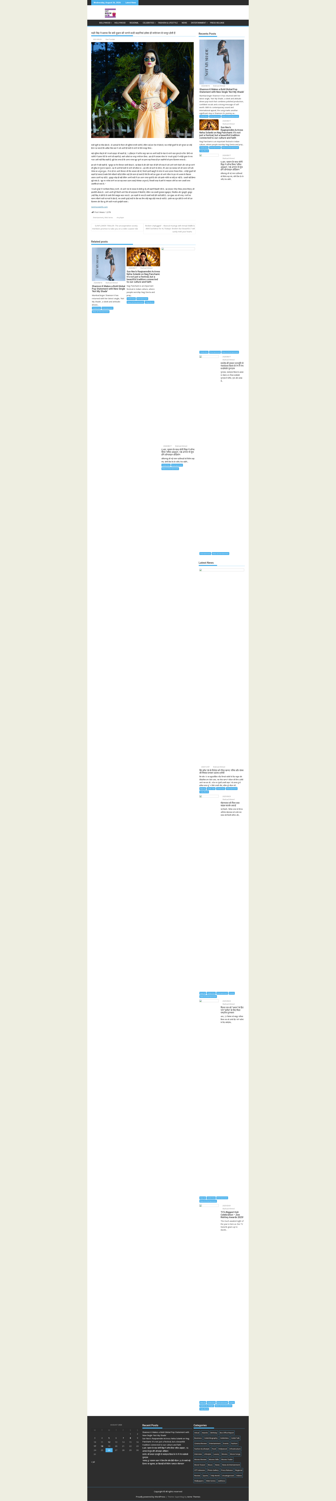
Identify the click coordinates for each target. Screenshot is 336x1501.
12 (109, 1442)
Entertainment (198, 23)
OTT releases (199, 1470)
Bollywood (104, 23)
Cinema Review (200, 1443)
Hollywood (120, 23)
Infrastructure (235, 1449)
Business (198, 1438)
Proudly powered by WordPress (150, 1496)
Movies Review (200, 1459)
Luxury (216, 1454)
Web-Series (108, 217)
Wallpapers (199, 1481)
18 (102, 1446)
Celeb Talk (211, 789)
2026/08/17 (132, 268)
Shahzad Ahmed (111, 283)
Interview (198, 1454)
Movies (224, 1454)
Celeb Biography (210, 1438)
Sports (205, 1475)
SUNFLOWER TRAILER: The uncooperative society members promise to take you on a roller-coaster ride (115, 227)
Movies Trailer (227, 1459)
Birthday (214, 1432)
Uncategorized (228, 1475)
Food (214, 1449)
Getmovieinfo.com (99, 207)
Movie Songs (235, 1454)
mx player (120, 217)
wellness (221, 1481)
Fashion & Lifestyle (168, 23)
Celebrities (148, 23)
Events (231, 993)
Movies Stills (214, 1459)
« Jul (93, 1461)
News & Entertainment (101, 312)
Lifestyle (207, 1454)
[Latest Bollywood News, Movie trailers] (93, 22)
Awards (202, 789)
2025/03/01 (226, 1206)
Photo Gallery (213, 1470)
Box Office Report (227, 1432)
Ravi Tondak (110, 39)
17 (95, 1446)
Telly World (150, 302)
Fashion (234, 1443)
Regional (134, 23)
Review (197, 1475)
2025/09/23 (226, 796)
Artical (196, 1432)
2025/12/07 (205, 767)
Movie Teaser (199, 1465)
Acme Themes (193, 1496)
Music (210, 1465)
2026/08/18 (97, 283)
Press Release (217, 23)
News (184, 23)
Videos (239, 1475)
